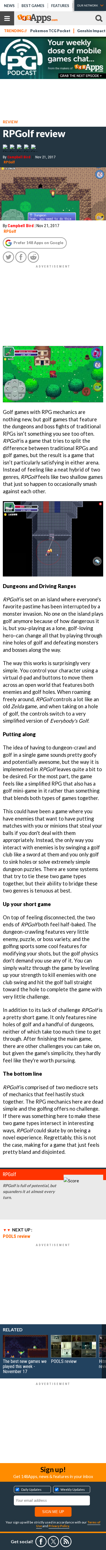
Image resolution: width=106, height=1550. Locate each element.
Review (10, 121)
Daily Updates (31, 1489)
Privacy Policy (59, 1526)
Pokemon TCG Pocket (50, 31)
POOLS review (16, 1236)
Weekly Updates (72, 1489)
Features (60, 5)
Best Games (32, 5)
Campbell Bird (19, 157)
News (9, 5)
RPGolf (9, 162)
